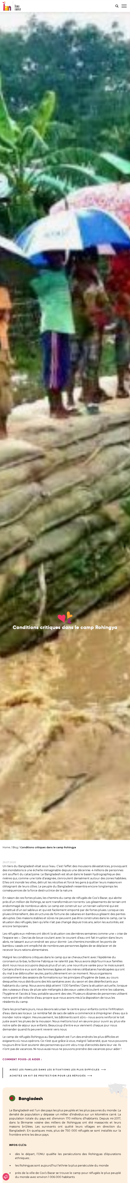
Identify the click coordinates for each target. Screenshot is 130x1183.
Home (6, 847)
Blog (15, 847)
